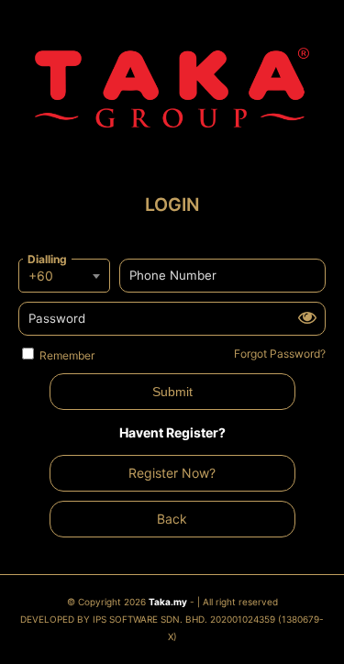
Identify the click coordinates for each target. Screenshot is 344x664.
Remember (66, 355)
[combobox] (64, 276)
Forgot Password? (280, 353)
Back (172, 518)
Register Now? (172, 473)
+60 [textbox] (40, 275)
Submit (172, 391)
